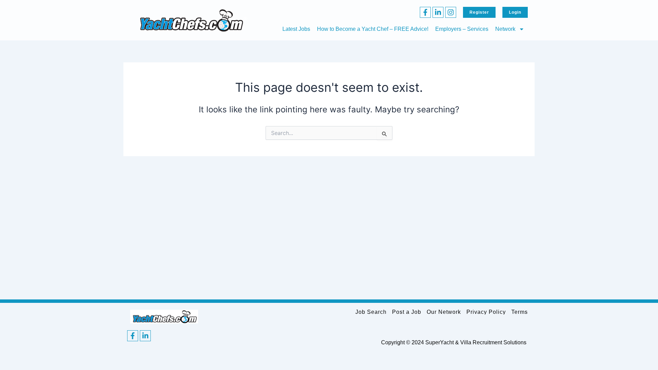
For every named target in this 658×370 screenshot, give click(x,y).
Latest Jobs (296, 29)
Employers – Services (461, 29)
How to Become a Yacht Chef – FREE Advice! (372, 29)
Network (505, 29)
